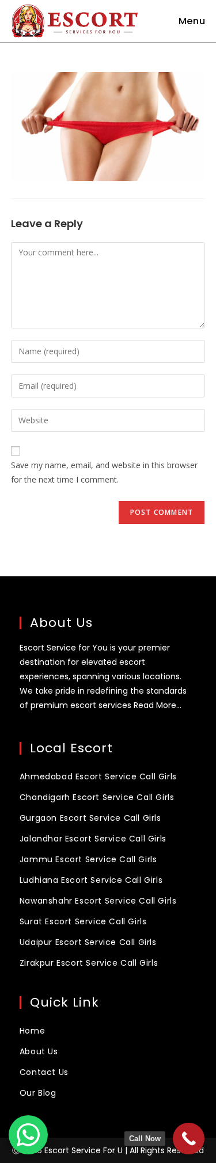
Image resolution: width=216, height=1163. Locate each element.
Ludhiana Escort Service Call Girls (91, 880)
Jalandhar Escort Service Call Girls (93, 838)
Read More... (157, 705)
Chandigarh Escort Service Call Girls (97, 797)
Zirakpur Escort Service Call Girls (89, 963)
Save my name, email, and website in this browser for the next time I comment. (104, 472)
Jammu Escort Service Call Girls (88, 859)
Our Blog (38, 1093)
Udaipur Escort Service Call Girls (88, 942)
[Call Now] (188, 1138)
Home (32, 1030)
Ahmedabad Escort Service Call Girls (98, 776)
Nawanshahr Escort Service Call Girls (98, 900)
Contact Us (44, 1072)
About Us (39, 1051)
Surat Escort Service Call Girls (83, 921)
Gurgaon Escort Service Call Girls (90, 818)
